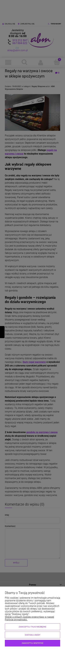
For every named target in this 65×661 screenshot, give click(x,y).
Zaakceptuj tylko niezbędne (32, 627)
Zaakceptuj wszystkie (32, 643)
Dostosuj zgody (32, 635)
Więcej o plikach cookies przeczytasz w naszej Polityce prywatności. (29, 618)
